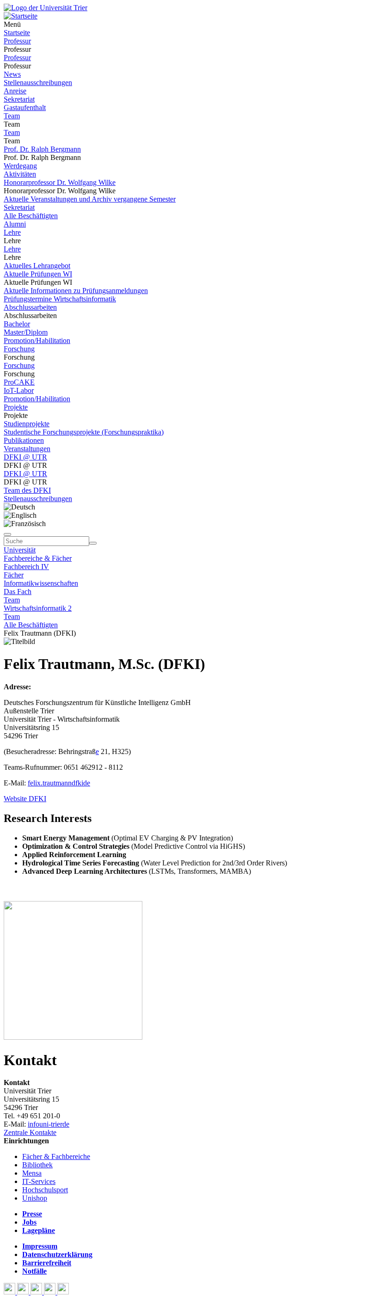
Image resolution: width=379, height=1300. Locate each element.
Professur (17, 41)
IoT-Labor (19, 390)
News (12, 74)
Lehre (12, 232)
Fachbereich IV (26, 566)
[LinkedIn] (63, 1292)
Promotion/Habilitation (37, 340)
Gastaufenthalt (25, 107)
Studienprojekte (26, 424)
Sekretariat (19, 99)
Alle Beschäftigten (31, 216)
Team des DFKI (27, 490)
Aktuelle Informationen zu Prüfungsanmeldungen (76, 290)
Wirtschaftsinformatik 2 (38, 608)
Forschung (19, 349)
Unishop (34, 1198)
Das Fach (17, 591)
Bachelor (17, 324)
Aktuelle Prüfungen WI (38, 274)
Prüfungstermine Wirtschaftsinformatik (60, 299)
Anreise (15, 91)
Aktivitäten (20, 174)
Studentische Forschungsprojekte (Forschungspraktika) (84, 432)
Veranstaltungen (27, 449)
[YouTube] (37, 1292)
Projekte (16, 407)
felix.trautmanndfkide (59, 783)
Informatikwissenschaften (41, 583)
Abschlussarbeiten (30, 307)
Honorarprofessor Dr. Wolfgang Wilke (60, 182)
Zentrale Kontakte (30, 1132)
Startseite (17, 33)
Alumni (15, 224)
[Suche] (7, 534)
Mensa (32, 1173)
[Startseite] (45, 8)
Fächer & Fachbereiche (56, 1156)
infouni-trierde (48, 1124)
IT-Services (38, 1181)
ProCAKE (19, 382)
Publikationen (24, 440)
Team (12, 116)
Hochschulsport (45, 1190)
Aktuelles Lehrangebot (37, 266)
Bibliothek (37, 1165)
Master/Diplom (26, 332)
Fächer (14, 575)
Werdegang (20, 166)
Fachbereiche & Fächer (38, 558)
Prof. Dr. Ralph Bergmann (42, 149)
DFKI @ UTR (25, 457)
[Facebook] (10, 1292)
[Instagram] (50, 1292)
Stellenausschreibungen (38, 82)
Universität (20, 550)
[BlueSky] (24, 1292)
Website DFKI (25, 799)
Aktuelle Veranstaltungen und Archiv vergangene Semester (90, 199)
